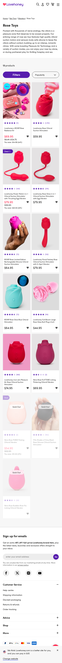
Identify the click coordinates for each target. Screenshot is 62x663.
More (6, 633)
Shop (5, 625)
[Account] (42, 4)
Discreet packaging (12, 599)
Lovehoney (31, 11)
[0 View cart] (52, 5)
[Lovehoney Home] (13, 4)
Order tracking (9, 609)
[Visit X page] (17, 573)
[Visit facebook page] (6, 573)
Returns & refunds (11, 604)
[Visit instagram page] (28, 573)
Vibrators (21, 18)
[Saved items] (28, 136)
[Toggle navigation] (58, 4)
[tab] (31, 597)
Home (5, 18)
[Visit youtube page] (40, 573)
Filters (16, 74)
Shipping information (12, 595)
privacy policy (23, 565)
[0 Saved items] (47, 5)
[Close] (57, 650)
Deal (6, 151)
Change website (10, 658)
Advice (6, 617)
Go (56, 556)
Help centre (8, 590)
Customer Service (12, 584)
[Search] (37, 4)
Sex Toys (13, 18)
